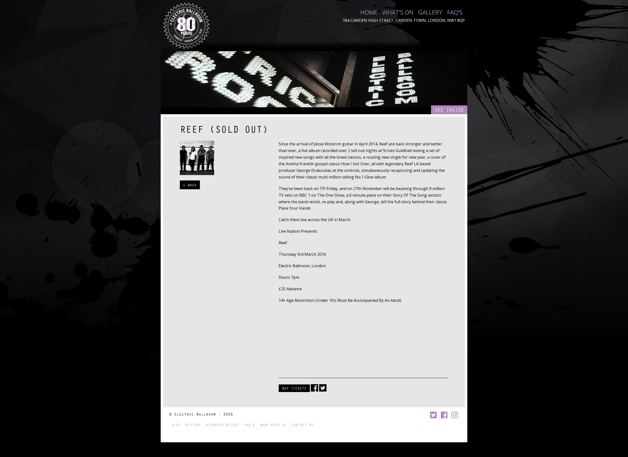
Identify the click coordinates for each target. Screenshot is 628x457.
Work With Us (273, 424)
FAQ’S (454, 12)
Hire (176, 424)
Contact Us (302, 424)
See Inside (449, 109)
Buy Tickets (294, 388)
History (193, 424)
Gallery (430, 12)
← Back (189, 184)
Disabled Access (222, 424)
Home (368, 12)
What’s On (397, 12)
